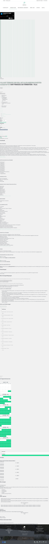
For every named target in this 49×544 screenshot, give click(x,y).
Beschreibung (2, 93)
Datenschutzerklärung (39, 531)
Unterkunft (3, 113)
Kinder (1, 127)
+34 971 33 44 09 (24, 533)
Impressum (40, 530)
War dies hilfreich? (24, 502)
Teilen (1, 87)
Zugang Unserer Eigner (40, 0)
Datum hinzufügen (3, 122)
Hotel (43, 7)
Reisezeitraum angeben (4, 129)
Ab (0, 117)
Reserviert (4, 451)
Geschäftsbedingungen (40, 528)
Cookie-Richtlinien (40, 529)
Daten (1, 120)
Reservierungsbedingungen (6, 114)
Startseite (5, 7)
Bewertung (3, 116)
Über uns (32, 7)
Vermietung (13, 7)
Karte (3, 115)
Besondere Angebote (23, 7)
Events (38, 7)
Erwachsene (2, 123)
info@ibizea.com (24, 534)
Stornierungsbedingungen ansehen (6, 280)
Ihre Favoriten (45, 0)
